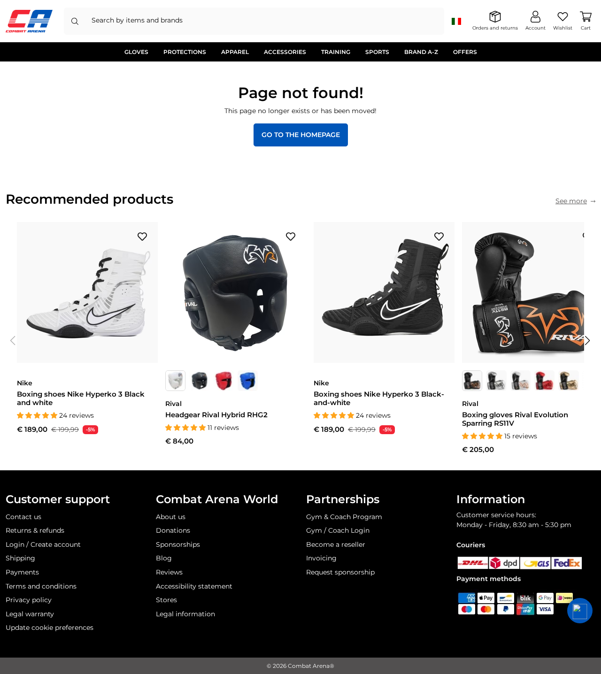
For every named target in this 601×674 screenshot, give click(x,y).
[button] (588, 340)
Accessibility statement (194, 586)
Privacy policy (29, 600)
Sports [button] (377, 51)
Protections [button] (184, 51)
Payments (22, 572)
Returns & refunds (35, 530)
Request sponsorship (340, 572)
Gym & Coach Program (344, 517)
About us (170, 517)
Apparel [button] (235, 51)
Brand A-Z (421, 51)
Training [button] (335, 51)
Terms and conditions (41, 586)
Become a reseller (335, 544)
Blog (164, 558)
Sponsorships (178, 544)
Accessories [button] (285, 51)
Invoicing (321, 558)
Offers (465, 51)
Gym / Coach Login (338, 530)
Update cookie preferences (49, 627)
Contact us (23, 517)
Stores (166, 600)
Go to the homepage (301, 134)
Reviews (169, 572)
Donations (173, 530)
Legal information (185, 614)
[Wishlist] (142, 236)
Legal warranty (30, 614)
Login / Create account (43, 544)
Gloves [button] (136, 51)
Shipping (20, 558)
